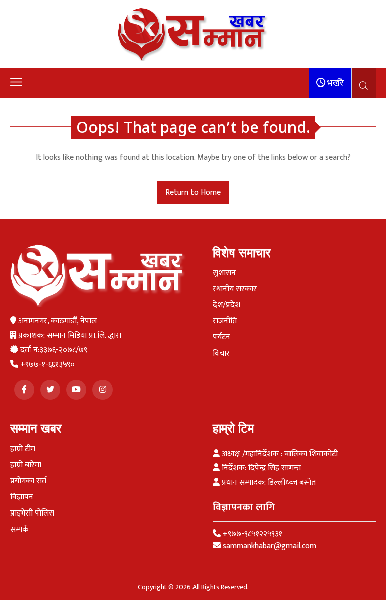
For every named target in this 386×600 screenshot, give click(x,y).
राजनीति (225, 321)
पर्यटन (221, 337)
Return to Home (193, 192)
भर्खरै (334, 83)
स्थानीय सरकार (235, 289)
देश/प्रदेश (226, 305)
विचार (221, 354)
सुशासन (224, 273)
